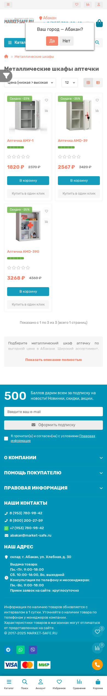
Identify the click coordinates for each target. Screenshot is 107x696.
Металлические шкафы (34, 57)
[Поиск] (97, 42)
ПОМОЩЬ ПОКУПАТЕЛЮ (32, 472)
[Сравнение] (88, 5)
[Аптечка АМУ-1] (28, 115)
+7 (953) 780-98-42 (27, 528)
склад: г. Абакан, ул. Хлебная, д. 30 (40, 557)
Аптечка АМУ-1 (20, 140)
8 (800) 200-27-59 (26, 520)
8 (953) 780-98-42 (26, 513)
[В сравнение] (46, 110)
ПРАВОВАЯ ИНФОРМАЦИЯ (35, 488)
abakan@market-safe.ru (30, 535)
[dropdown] (8, 5)
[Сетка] (88, 82)
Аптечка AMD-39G (23, 251)
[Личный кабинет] (99, 5)
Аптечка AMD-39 (73, 140)
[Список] (98, 82)
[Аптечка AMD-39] (79, 115)
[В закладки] (46, 100)
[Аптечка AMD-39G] (28, 226)
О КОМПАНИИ (20, 457)
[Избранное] (76, 5)
